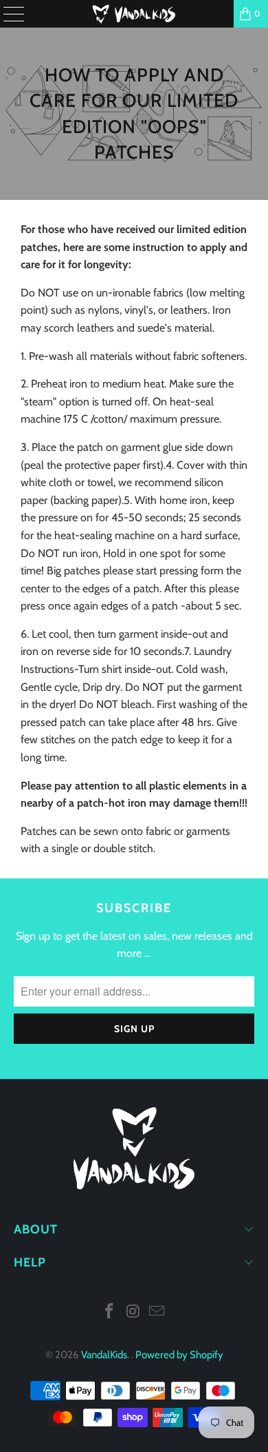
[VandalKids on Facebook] (109, 1312)
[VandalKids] (134, 14)
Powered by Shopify (179, 1355)
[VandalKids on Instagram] (133, 1312)
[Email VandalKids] (157, 1312)
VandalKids (104, 1355)
